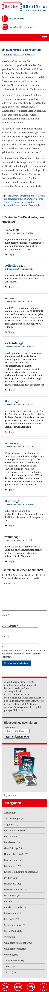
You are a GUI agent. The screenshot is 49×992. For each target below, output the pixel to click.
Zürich (7, 972)
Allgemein (9, 824)
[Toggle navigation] (44, 37)
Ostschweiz (10, 895)
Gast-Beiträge (11, 848)
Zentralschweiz (12, 960)
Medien (8, 877)
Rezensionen (11, 913)
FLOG (8, 229)
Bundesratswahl (37, 195)
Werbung (9, 954)
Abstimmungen (12, 818)
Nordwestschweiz (13, 889)
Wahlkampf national (15, 943)
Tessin (7, 937)
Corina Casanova (12, 202)
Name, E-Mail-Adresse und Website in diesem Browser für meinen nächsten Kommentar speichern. (24, 653)
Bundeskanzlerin (20, 195)
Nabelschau (10, 883)
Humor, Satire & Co (14, 854)
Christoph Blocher (34, 198)
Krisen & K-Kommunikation (19, 872)
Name (5, 615)
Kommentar (8, 583)
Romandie (9, 919)
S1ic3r (8, 401)
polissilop (11, 265)
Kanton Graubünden (31, 205)
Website (6, 636)
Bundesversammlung (14, 198)
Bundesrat (9, 842)
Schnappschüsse (13, 925)
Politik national (12, 907)
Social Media (11, 931)
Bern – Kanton (12, 830)
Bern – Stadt (10, 836)
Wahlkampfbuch (13, 948)
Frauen (16, 205)
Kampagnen (10, 866)
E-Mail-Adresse (10, 625)
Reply (11, 254)
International (11, 860)
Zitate (7, 966)
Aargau (8, 812)
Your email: (10, 727)
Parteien (8, 901)
